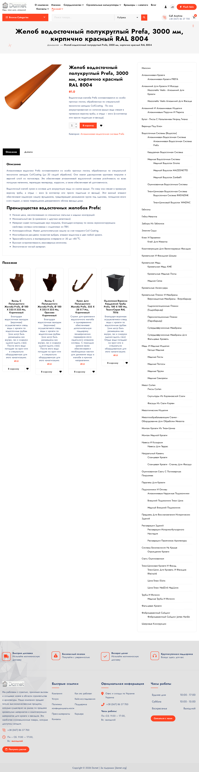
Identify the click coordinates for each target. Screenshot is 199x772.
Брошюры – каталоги (136, 5)
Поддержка (81, 704)
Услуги (55, 699)
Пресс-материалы (61, 713)
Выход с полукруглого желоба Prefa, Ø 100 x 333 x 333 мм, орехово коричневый (49, 308)
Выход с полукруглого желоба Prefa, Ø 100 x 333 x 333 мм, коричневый (16, 306)
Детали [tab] (28, 152)
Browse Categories (18, 17)
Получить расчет (17, 749)
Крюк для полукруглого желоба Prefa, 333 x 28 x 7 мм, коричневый (82, 306)
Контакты (41, 9)
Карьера (79, 713)
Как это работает (83, 693)
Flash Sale (188, 6)
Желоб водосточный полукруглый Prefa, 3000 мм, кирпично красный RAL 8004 (108, 45)
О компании (41, 5)
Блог (153, 5)
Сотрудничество (72, 5)
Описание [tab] (11, 152)
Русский (56, 9)
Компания (57, 693)
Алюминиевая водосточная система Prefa (102, 134)
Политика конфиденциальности (63, 706)
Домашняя (53, 45)
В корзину (88, 125)
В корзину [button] (13, 368)
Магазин (56, 5)
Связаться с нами (163, 718)
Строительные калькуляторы (102, 5)
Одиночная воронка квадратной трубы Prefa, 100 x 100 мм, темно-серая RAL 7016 (115, 306)
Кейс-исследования (85, 699)
